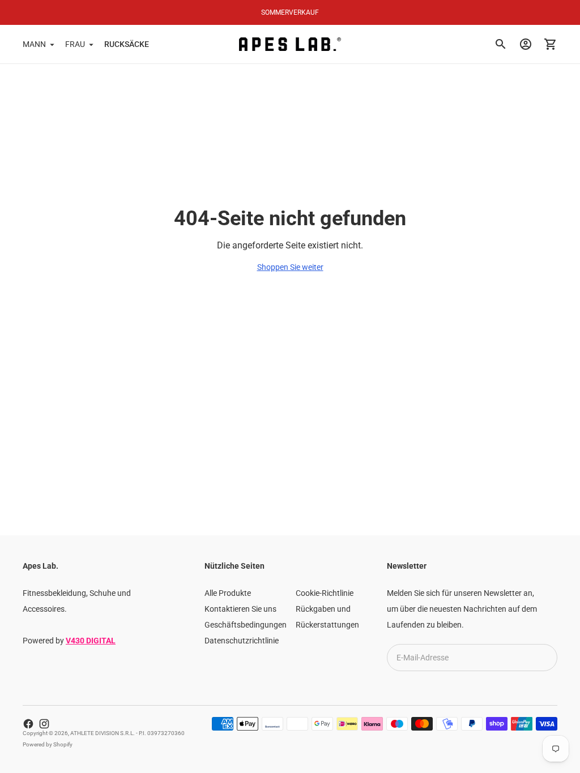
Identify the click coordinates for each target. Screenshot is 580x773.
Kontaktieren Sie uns (240, 608)
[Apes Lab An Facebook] (28, 723)
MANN (34, 44)
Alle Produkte (227, 593)
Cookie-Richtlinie (324, 593)
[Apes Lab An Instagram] (44, 723)
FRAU (75, 44)
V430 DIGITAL (91, 640)
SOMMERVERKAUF (290, 12)
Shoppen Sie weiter (290, 267)
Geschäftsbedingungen (245, 624)
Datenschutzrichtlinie (241, 640)
